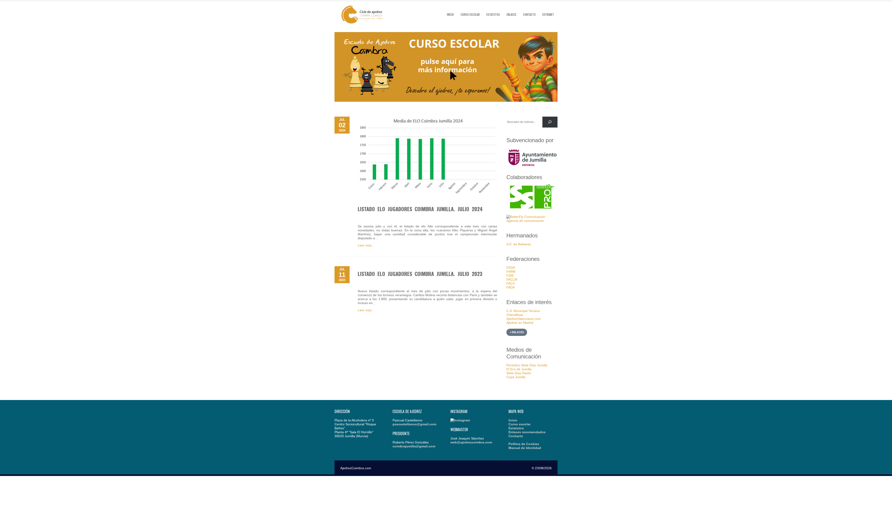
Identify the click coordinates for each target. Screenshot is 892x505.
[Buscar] (550, 122)
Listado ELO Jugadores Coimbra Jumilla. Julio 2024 (420, 209)
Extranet (548, 14)
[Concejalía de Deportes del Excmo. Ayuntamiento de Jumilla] (532, 168)
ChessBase (514, 315)
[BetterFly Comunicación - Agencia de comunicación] (532, 221)
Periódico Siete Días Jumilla (526, 365)
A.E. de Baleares (518, 244)
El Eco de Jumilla (518, 369)
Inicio (450, 14)
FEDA (510, 267)
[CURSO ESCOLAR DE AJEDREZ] (446, 100)
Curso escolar (470, 14)
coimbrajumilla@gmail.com (414, 446)
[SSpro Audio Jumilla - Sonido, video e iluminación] (532, 209)
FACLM (511, 279)
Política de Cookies (523, 444)
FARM (510, 271)
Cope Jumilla (515, 377)
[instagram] (460, 420)
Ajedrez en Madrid (519, 323)
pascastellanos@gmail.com (414, 424)
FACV (510, 283)
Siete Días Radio (518, 373)
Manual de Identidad (524, 448)
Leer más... (366, 245)
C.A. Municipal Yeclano (523, 311)
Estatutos (493, 14)
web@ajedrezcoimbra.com (471, 442)
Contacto (529, 14)
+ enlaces (517, 332)
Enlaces (511, 14)
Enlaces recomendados (527, 432)
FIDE (510, 275)
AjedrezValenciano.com (523, 319)
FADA (510, 287)
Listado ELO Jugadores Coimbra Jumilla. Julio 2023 (420, 273)
